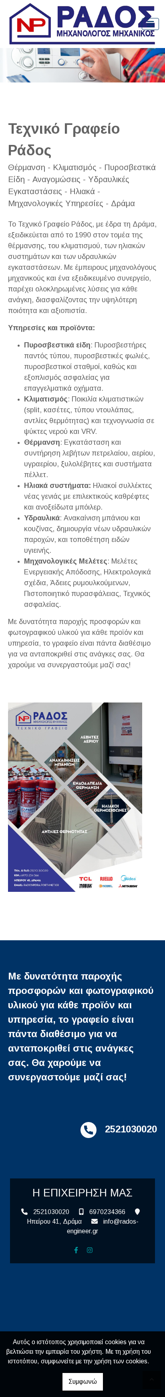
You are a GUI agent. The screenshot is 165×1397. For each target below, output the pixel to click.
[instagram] (90, 1250)
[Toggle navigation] (150, 24)
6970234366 (107, 1211)
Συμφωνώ (82, 1381)
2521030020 (51, 1211)
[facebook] (76, 1250)
